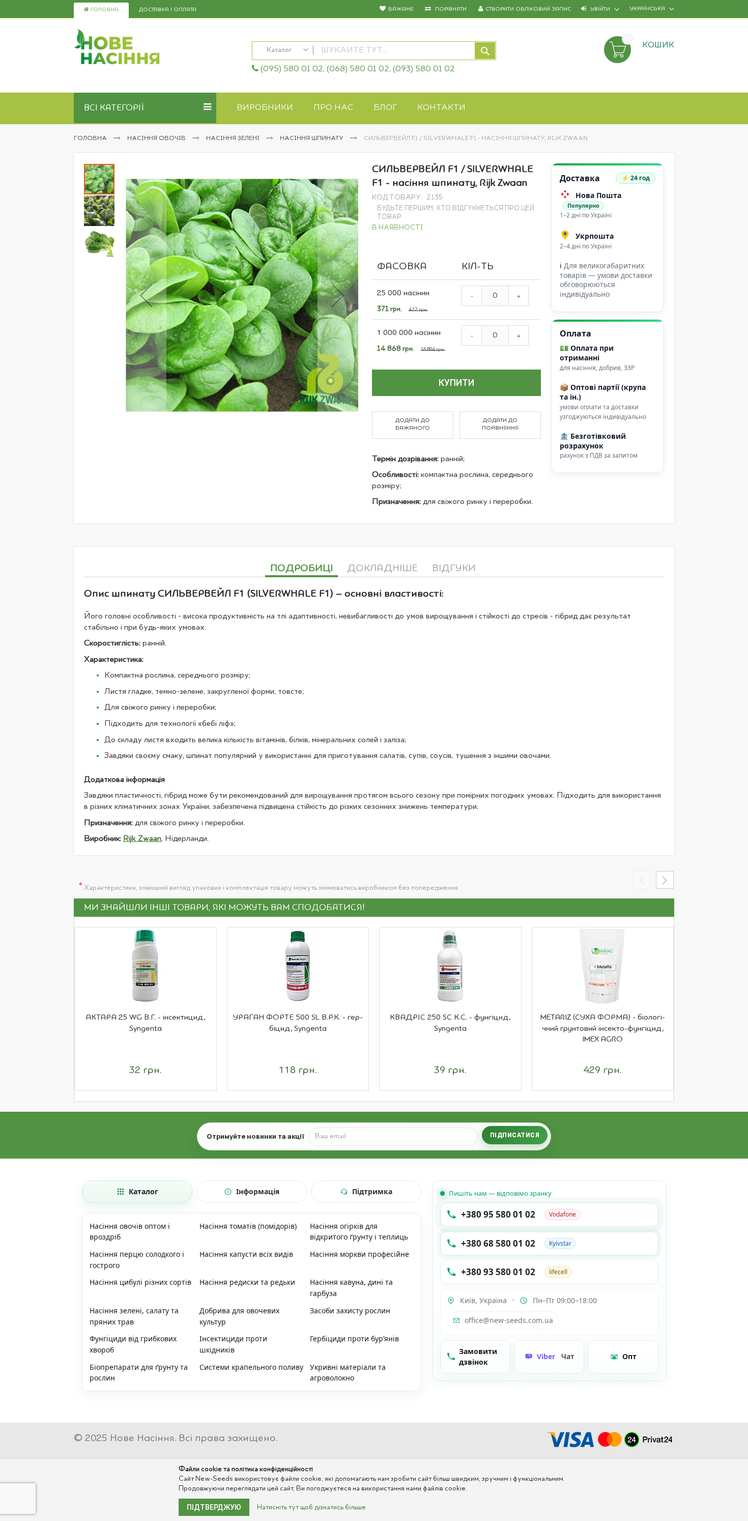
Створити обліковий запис (528, 9)
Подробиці (301, 569)
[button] (146, 295)
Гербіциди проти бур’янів (354, 1338)
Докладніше (382, 569)
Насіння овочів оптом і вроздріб (130, 1231)
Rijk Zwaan (142, 839)
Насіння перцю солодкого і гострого (137, 1259)
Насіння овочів (157, 138)
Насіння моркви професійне (359, 1254)
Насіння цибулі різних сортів (140, 1282)
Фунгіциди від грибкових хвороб (133, 1344)
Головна (104, 10)
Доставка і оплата (167, 10)
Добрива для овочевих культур (239, 1316)
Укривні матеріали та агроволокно (348, 1372)
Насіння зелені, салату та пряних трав (134, 1316)
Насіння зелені (233, 138)
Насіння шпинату (312, 138)
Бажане (400, 9)
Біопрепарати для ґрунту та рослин (139, 1372)
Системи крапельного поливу (251, 1367)
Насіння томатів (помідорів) (248, 1226)
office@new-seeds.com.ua (509, 1320)
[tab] (301, 567)
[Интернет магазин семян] (158, 48)
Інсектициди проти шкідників (233, 1344)
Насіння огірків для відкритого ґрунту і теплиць (359, 1231)
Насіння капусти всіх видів (246, 1254)
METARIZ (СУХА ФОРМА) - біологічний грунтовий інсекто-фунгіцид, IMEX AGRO (602, 1028)
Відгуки (454, 569)
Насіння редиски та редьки (247, 1282)
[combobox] (374, 51)
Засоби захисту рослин (350, 1310)
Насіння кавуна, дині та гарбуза (351, 1287)
